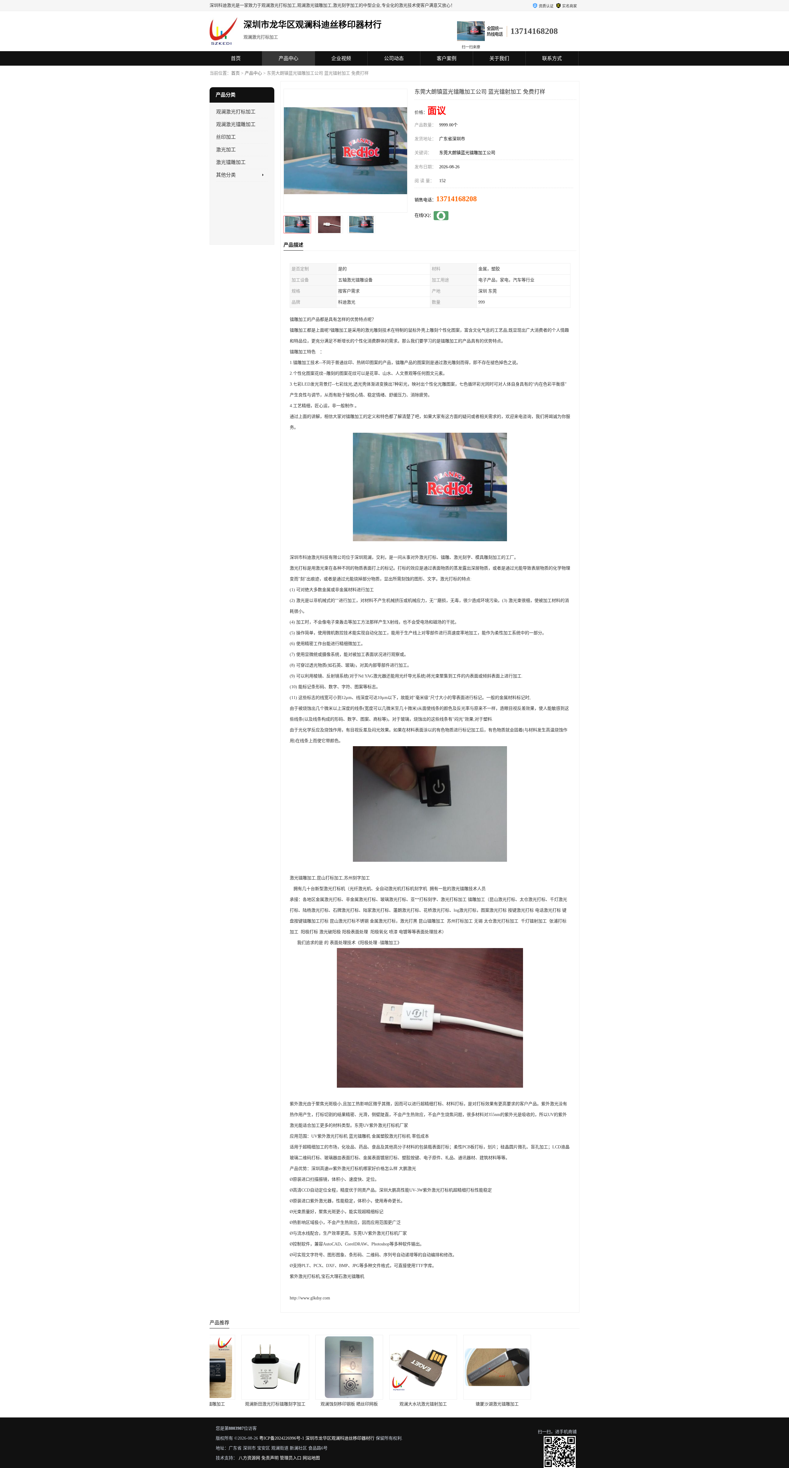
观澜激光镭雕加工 (236, 124)
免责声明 (270, 1458)
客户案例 (446, 58)
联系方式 (552, 58)
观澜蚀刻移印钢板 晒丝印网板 (313, 1404)
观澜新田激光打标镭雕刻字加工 (240, 1404)
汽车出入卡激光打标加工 (535, 1404)
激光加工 (226, 149)
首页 (236, 58)
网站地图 (311, 1458)
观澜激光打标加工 (236, 111)
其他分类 (226, 175)
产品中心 (288, 58)
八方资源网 (249, 1458)
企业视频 (341, 58)
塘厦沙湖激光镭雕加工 (461, 1404)
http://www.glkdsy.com (310, 1298)
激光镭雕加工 (231, 162)
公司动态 (394, 58)
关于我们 (499, 58)
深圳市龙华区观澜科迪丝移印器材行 (339, 1438)
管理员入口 (290, 1458)
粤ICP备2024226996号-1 (281, 1438)
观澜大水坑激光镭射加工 (387, 1404)
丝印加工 (226, 137)
